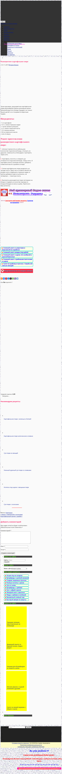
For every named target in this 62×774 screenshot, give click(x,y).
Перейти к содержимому (9, 23)
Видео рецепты (9, 29)
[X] (11, 279)
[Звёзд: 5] (17, 382)
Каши (9, 49)
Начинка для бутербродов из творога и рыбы (16, 667)
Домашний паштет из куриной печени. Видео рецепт (15, 646)
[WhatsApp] (13, 279)
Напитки (10, 53)
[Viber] (15, 279)
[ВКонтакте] (4, 279)
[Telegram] (17, 279)
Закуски (6, 38)
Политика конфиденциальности (31, 745)
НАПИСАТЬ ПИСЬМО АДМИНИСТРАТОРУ (31, 747)
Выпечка (7, 40)
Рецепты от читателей (14, 47)
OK (7, 562)
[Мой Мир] (8, 279)
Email (3, 550)
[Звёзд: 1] (17, 294)
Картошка (9, 513)
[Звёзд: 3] (17, 338)
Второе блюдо (8, 32)
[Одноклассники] (2, 279)
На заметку (11, 55)
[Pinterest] (6, 279)
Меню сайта (8, 568)
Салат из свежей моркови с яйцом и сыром (16, 708)
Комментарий (6, 530)
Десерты (7, 36)
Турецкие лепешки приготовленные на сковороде (13, 624)
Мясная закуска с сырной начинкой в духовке (15, 687)
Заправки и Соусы (13, 45)
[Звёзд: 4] (17, 360)
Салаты (6, 34)
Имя (3, 546)
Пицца (9, 51)
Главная (6, 27)
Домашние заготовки (14, 43)
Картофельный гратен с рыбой (11, 516)
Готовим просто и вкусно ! (20, 743)
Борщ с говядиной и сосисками (12, 514)
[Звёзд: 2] (17, 316)
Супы (5, 30)
